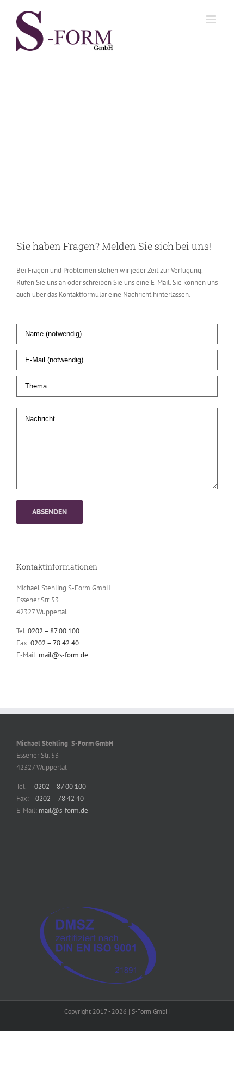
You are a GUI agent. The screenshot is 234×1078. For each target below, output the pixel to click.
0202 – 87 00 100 (53, 631)
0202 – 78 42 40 (54, 643)
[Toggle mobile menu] (212, 19)
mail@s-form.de (63, 655)
